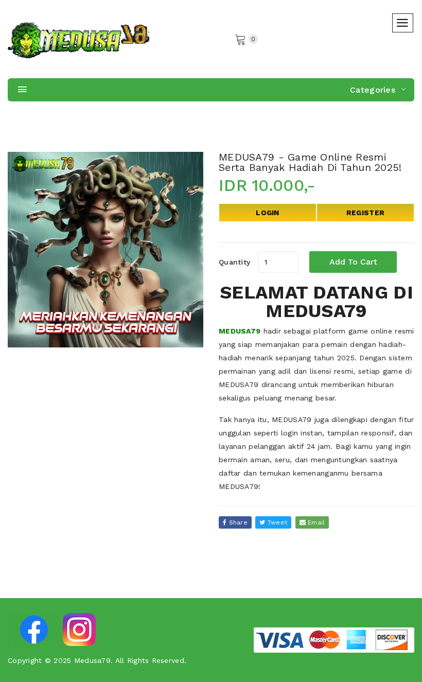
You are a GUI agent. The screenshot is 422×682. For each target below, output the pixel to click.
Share (237, 522)
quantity (234, 262)
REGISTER (365, 212)
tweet (277, 522)
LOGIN (267, 212)
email (315, 522)
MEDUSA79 (239, 331)
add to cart (353, 262)
